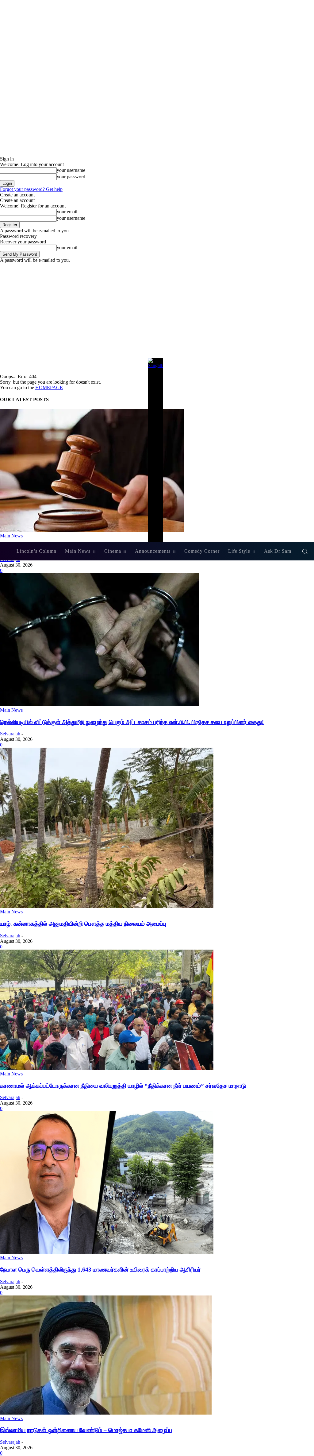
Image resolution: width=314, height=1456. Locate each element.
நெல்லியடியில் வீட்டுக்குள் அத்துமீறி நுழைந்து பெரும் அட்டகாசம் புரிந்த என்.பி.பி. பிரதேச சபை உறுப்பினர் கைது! (132, 722)
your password (71, 176)
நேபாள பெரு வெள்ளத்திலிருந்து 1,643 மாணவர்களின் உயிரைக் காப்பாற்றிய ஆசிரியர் (100, 1269)
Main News (11, 710)
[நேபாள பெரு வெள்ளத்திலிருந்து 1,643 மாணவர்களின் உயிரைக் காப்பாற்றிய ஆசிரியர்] (106, 1252)
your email (67, 211)
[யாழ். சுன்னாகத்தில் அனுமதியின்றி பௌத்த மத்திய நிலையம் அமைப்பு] (106, 906)
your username (71, 170)
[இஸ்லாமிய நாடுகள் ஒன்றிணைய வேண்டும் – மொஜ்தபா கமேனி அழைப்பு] (106, 1412)
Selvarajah (10, 733)
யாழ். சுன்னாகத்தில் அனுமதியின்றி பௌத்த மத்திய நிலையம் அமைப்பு (83, 923)
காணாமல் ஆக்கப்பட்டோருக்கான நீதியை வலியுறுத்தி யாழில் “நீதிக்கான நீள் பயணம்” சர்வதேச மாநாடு (123, 1085)
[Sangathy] (157, 450)
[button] (305, 551)
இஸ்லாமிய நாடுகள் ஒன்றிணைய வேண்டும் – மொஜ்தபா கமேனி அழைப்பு (86, 1430)
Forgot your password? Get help (31, 189)
